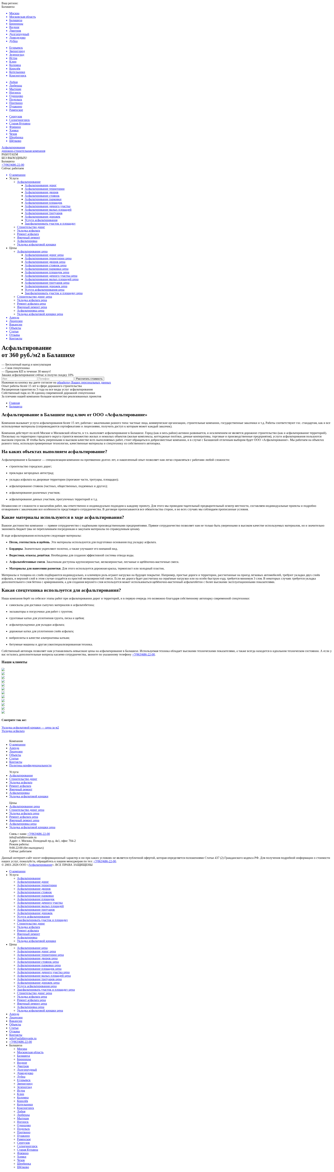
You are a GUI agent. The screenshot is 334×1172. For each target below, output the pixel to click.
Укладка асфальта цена (32, 300)
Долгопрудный (27, 1069)
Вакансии (15, 1021)
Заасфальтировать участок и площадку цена (54, 293)
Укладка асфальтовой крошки (36, 244)
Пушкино (23, 1135)
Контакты (15, 762)
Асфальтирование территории (45, 188)
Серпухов (23, 1142)
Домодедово (25, 1073)
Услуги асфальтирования (41, 220)
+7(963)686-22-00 (13, 164)
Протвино (23, 1132)
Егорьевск (24, 1080)
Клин (20, 1094)
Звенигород (24, 1083)
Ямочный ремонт (28, 237)
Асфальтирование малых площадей (48, 209)
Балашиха (23, 1055)
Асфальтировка (27, 241)
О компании (17, 744)
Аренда (14, 748)
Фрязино (23, 1153)
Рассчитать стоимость (89, 378)
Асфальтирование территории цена (48, 258)
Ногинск (23, 1121)
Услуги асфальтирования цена (44, 289)
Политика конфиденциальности (30, 765)
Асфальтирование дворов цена (45, 261)
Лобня (21, 1111)
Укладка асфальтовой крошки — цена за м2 (30, 727)
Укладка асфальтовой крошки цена (40, 314)
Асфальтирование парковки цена (46, 268)
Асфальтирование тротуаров (43, 213)
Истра (21, 1090)
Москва (22, 1048)
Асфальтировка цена (30, 310)
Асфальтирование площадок (43, 202)
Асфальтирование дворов (41, 192)
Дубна (21, 1076)
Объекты (15, 755)
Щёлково (23, 1167)
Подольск (23, 1128)
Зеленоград (24, 1087)
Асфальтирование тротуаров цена (47, 282)
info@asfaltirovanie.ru (23, 1038)
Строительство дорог (31, 227)
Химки (21, 1156)
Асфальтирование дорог (41, 185)
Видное (22, 1062)
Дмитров (23, 1066)
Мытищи (23, 1118)
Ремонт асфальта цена (31, 303)
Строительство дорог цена (34, 296)
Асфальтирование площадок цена (47, 272)
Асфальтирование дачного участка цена (51, 275)
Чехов (21, 1160)
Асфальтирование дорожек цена (46, 286)
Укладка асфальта (28, 230)
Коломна (23, 1097)
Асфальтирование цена (32, 251)
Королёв (22, 1101)
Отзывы (14, 1031)
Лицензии (16, 751)
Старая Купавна (27, 1149)
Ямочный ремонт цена (32, 307)
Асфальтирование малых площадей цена (51, 279)
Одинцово (24, 1125)
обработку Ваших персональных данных (84, 382)
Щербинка (24, 1163)
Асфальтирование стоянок (42, 195)
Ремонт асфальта (28, 234)
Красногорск (25, 1108)
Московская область (30, 1052)
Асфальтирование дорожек (42, 216)
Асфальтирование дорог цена (44, 255)
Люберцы (23, 1115)
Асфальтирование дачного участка (47, 206)
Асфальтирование (29, 181)
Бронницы (24, 1059)
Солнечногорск (27, 1146)
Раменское (24, 1139)
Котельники (25, 1104)
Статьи (14, 758)
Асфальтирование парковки (43, 199)
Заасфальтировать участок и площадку (50, 223)
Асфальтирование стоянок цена (45, 265)
